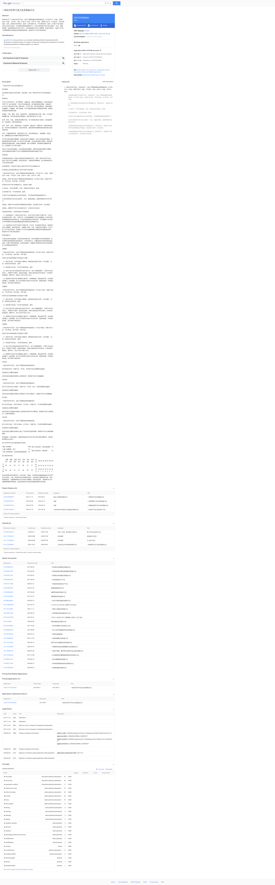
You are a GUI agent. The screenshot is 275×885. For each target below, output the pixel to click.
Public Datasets (135, 882)
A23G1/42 (9, 40)
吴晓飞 (96, 33)
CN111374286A (8, 646)
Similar (105, 25)
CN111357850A (8, 540)
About (113, 882)
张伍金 (108, 33)
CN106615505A (8, 509)
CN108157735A (8, 663)
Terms (145, 882)
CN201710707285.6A (10, 687)
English (87, 30)
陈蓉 (100, 33)
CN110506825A (8, 638)
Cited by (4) (92, 70)
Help (162, 882)
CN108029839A (8, 600)
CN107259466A (8, 625)
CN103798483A (8, 497)
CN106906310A (8, 579)
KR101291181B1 (9, 617)
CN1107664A (8, 621)
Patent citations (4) (83, 70)
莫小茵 (82, 33)
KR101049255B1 (9, 605)
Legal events (101, 70)
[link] (34, 42)
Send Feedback (123, 882)
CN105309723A (8, 505)
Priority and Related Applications (92, 72)
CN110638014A (8, 651)
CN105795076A (8, 634)
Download (100, 769)
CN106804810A (8, 630)
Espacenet (86, 75)
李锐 (103, 33)
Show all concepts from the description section (18, 869)
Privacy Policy (154, 882)
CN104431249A (8, 613)
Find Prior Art (94, 25)
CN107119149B (8, 584)
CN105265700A (8, 501)
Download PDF (81, 25)
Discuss (102, 75)
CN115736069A (8, 544)
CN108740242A (8, 532)
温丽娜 (87, 33)
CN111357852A (8, 536)
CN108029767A (8, 659)
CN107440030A (8, 655)
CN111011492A (8, 642)
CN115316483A (8, 609)
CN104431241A (8, 575)
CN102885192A (8, 588)
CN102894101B (8, 571)
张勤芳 (91, 33)
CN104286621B (8, 567)
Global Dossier (94, 75)
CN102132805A (8, 596)
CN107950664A (8, 667)
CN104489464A (8, 592)
